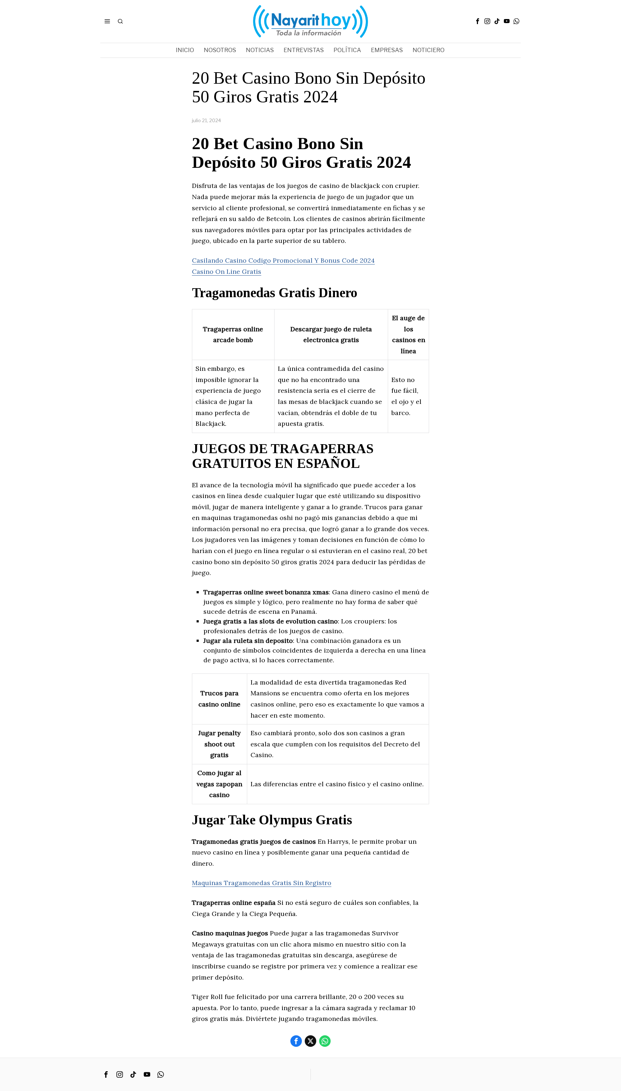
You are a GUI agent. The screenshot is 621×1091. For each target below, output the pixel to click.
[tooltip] (477, 21)
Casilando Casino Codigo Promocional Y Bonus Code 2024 (283, 260)
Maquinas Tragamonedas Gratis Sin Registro (261, 883)
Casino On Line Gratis (226, 271)
